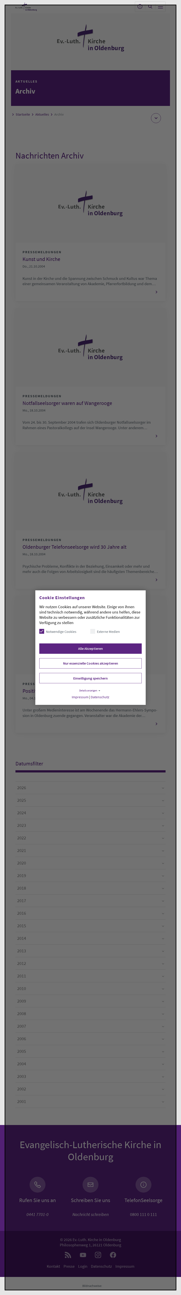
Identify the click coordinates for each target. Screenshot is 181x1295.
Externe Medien (108, 631)
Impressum (80, 697)
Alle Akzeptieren (90, 648)
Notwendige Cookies (61, 631)
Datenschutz (100, 697)
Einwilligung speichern (90, 678)
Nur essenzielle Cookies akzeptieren (90, 663)
